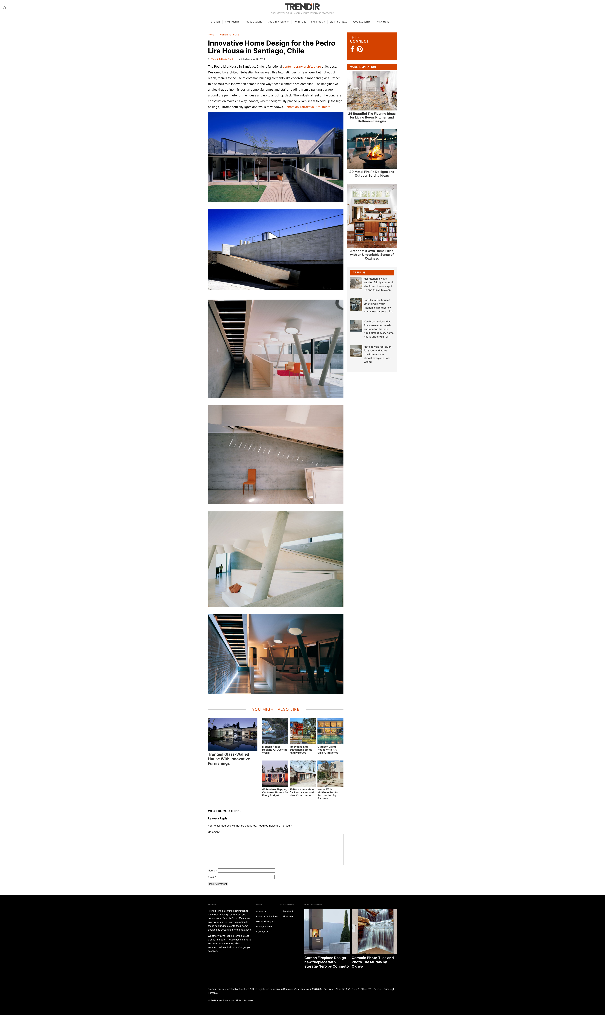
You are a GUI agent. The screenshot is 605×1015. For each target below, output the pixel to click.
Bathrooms (318, 22)
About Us (261, 911)
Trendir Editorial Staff (222, 59)
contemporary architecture (302, 66)
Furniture (300, 22)
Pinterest (287, 916)
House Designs (253, 22)
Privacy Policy (264, 926)
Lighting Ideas (338, 22)
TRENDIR (302, 6)
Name (212, 870)
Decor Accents (361, 22)
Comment (215, 831)
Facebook (288, 911)
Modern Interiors (278, 22)
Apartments (232, 22)
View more (383, 22)
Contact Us (262, 931)
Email (212, 877)
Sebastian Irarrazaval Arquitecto (307, 107)
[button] (275, 157)
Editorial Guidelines (267, 916)
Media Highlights (265, 921)
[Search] (4, 7)
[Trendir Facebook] (352, 49)
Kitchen (215, 22)
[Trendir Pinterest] (360, 49)
